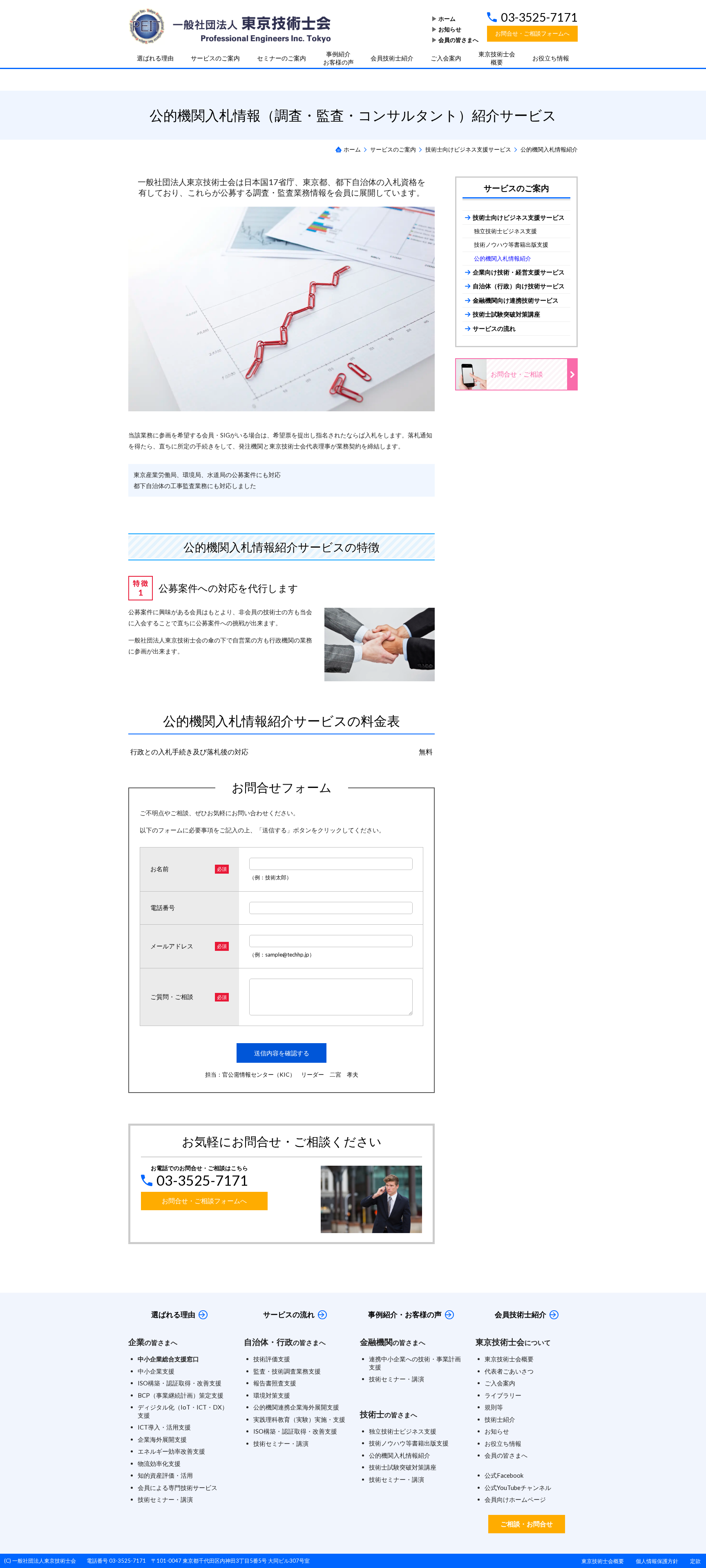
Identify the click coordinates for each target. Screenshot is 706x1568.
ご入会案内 (500, 1383)
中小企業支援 (156, 1371)
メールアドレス (171, 946)
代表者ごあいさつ (509, 1371)
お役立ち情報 (503, 1443)
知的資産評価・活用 (165, 1475)
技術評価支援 (271, 1359)
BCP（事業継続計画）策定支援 (180, 1395)
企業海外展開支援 (162, 1439)
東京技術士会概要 (509, 1359)
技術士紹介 (500, 1419)
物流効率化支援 (159, 1463)
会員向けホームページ (515, 1499)
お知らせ (449, 29)
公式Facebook (504, 1475)
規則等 (494, 1407)
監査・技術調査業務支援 (287, 1371)
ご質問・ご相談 (171, 996)
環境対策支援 (271, 1395)
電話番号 (162, 907)
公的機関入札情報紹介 (399, 1455)
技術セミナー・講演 (165, 1499)
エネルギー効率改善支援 (171, 1451)
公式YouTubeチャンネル (518, 1487)
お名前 (159, 868)
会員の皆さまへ (458, 39)
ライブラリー (503, 1395)
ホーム (447, 18)
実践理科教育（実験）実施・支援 (299, 1419)
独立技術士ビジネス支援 (402, 1431)
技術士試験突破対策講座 (402, 1467)
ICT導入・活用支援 (164, 1427)
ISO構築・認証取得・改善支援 (179, 1383)
